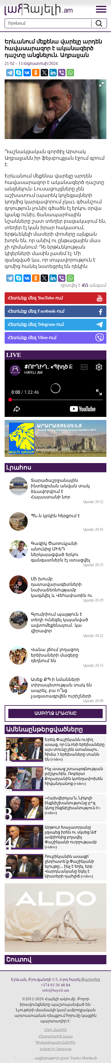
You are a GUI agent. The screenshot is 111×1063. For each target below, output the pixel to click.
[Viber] (61, 72)
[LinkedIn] (53, 72)
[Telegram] (10, 72)
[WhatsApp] (70, 72)
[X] (44, 72)
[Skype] (18, 72)
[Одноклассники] (35, 72)
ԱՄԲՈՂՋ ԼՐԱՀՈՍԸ (55, 713)
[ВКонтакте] (27, 72)
